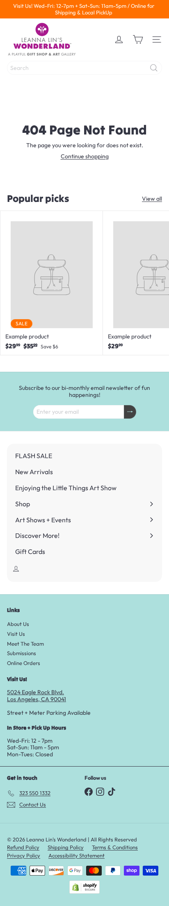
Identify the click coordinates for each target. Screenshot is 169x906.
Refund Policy (23, 847)
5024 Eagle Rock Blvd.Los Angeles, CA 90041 (36, 695)
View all (152, 198)
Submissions (21, 653)
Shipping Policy (66, 847)
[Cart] (137, 39)
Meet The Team (25, 643)
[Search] (154, 68)
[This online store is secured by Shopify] (84, 887)
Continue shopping (85, 156)
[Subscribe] (130, 412)
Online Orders (23, 663)
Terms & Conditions (115, 847)
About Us (18, 624)
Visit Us (16, 633)
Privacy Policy (23, 855)
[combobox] (84, 68)
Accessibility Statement (76, 855)
